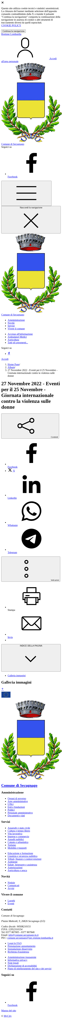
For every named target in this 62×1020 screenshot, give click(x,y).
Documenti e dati (16, 815)
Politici (11, 810)
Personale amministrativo (20, 812)
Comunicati (13, 885)
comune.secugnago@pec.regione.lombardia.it (30, 938)
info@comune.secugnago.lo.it (23, 935)
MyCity (8, 1016)
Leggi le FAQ (15, 943)
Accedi (4, 359)
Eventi (11, 903)
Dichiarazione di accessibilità (22, 965)
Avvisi (11, 888)
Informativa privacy (17, 960)
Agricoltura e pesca (17, 870)
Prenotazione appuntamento (21, 946)
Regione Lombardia (11, 34)
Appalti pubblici (16, 839)
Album (11, 367)
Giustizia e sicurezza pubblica (22, 856)
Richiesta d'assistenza (18, 951)
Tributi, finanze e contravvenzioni (24, 859)
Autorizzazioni (15, 867)
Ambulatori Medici (17, 337)
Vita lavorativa (15, 833)
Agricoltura (13, 339)
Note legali (13, 963)
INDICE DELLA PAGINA (31, 646)
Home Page (13, 364)
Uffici (11, 804)
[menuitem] (11, 470)
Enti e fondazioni (16, 807)
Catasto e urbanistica (18, 842)
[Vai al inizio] (2, 689)
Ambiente (12, 861)
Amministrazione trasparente (22, 957)
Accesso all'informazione (20, 334)
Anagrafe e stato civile (19, 828)
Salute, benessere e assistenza (22, 864)
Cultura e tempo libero (19, 830)
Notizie (11, 882)
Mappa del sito (8, 1010)
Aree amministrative (18, 801)
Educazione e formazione (20, 853)
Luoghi (11, 900)
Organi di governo (17, 798)
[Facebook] (9, 353)
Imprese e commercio (18, 836)
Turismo (12, 845)
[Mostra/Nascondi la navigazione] (26, 193)
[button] (16, 320)
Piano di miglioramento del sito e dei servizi (29, 968)
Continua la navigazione (13, 31)
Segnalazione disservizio (20, 949)
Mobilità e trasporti (17, 848)
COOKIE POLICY (11, 25)
